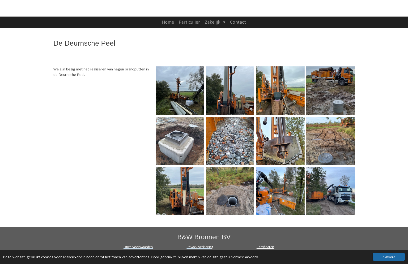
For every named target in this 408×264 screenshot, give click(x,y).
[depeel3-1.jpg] (280, 90)
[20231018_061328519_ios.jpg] (280, 191)
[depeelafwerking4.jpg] (331, 141)
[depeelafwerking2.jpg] (180, 141)
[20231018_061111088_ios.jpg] (331, 191)
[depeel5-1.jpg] (230, 141)
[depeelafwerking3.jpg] (280, 141)
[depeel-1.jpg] (180, 191)
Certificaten (265, 247)
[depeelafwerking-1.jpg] (230, 191)
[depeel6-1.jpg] (331, 90)
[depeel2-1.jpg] (180, 90)
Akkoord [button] (388, 257)
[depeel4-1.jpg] (230, 90)
